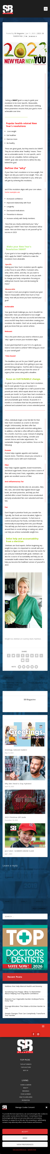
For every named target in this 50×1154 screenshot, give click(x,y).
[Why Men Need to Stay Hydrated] (25, 768)
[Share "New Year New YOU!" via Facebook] (8, 655)
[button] (46, 1107)
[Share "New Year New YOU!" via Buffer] (36, 655)
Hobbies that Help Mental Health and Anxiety (23, 986)
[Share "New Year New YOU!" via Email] (22, 660)
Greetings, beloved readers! (16, 750)
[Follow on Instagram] (38, 1034)
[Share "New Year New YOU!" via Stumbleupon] (41, 655)
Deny (25, 1138)
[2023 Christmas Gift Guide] (25, 802)
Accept (25, 1131)
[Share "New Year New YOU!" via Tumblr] (22, 655)
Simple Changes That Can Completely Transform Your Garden (25, 1014)
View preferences (25, 1144)
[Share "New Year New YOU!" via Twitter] (13, 655)
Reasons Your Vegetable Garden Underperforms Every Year (24, 1000)
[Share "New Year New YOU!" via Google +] (18, 655)
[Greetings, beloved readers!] (25, 734)
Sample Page (32, 1150)
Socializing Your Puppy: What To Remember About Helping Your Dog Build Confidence (23, 993)
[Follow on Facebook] (33, 1034)
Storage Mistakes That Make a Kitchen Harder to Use (25, 1007)
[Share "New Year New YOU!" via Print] (27, 660)
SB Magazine (19, 33)
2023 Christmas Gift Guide (15, 817)
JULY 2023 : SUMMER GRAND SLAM (19, 851)
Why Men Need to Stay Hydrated (18, 783)
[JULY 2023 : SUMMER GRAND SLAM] (25, 835)
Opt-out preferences (19, 1150)
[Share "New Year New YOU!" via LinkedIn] (32, 655)
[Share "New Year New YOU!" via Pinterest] (27, 655)
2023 (39, 33)
